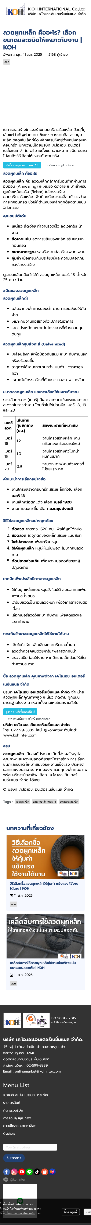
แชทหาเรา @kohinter (61, 165)
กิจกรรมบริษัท (13, 1110)
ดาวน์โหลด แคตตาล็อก (19, 1125)
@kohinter (53, 730)
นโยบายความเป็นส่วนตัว (20, 1213)
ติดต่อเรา (10, 1133)
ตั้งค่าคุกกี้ (70, 1212)
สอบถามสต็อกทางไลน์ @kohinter (29, 719)
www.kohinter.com (20, 735)
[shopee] (44, 1171)
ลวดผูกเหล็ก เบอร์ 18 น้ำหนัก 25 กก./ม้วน (45, 277)
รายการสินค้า (12, 1102)
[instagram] (14, 1171)
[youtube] (21, 1171)
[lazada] (52, 1171)
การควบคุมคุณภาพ (17, 1118)
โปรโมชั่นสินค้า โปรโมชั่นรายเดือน (26, 1095)
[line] (29, 1171)
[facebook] (6, 1171)
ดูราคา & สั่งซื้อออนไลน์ (20, 712)
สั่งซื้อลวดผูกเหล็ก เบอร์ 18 (22, 165)
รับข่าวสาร (14, 1158)
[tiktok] (37, 1171)
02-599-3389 (22, 730)
